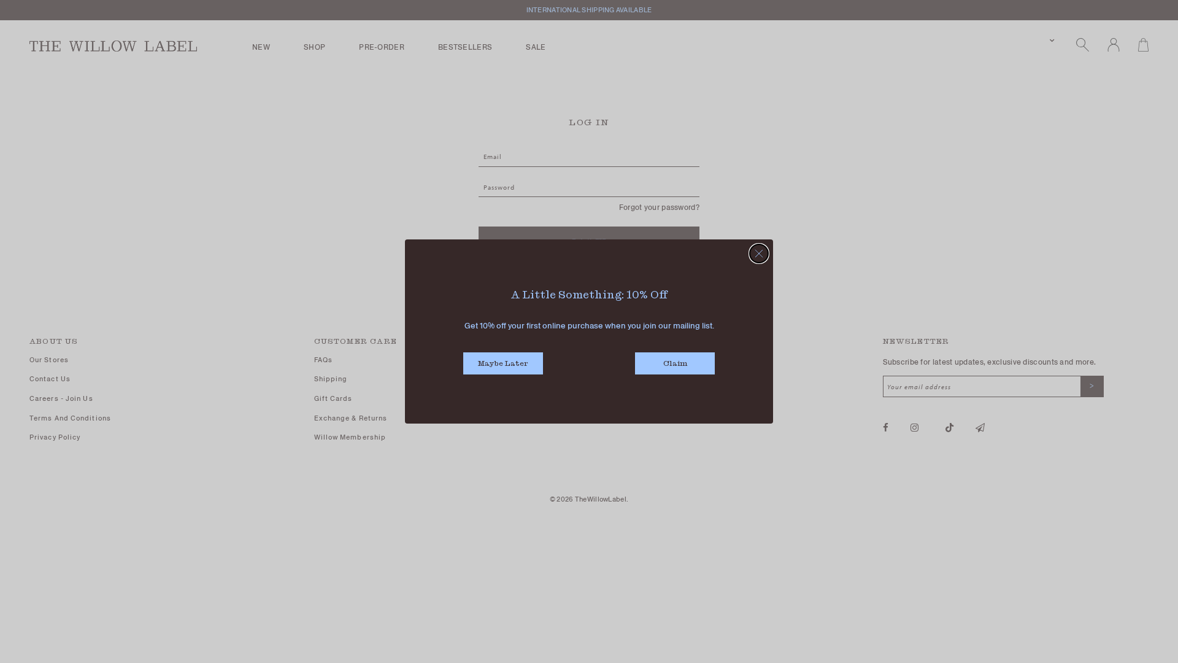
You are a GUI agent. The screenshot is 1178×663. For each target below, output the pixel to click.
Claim (675, 363)
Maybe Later (503, 363)
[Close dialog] (759, 253)
